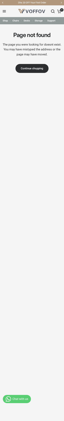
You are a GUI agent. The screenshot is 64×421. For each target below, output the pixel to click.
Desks (27, 20)
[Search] (53, 11)
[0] (58, 11)
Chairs (15, 20)
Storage (39, 20)
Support (51, 20)
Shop (5, 20)
